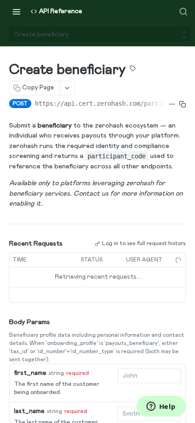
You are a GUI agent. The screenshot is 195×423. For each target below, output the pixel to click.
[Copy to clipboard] (182, 104)
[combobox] (149, 376)
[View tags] (132, 69)
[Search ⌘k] (183, 11)
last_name (29, 411)
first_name (30, 373)
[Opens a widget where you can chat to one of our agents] (161, 407)
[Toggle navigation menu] (16, 11)
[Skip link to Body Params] (2, 322)
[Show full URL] (172, 104)
